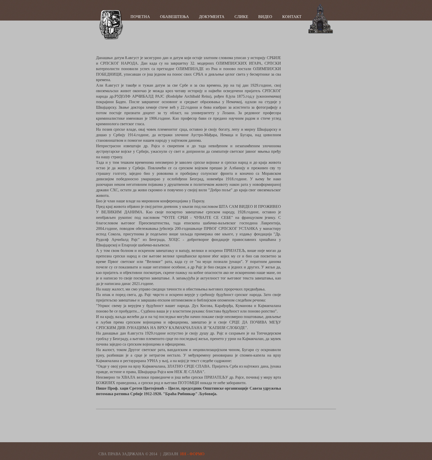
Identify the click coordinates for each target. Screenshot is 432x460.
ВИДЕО (265, 17)
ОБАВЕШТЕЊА (174, 17)
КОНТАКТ (292, 17)
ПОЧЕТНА (140, 17)
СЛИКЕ (241, 17)
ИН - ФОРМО (192, 454)
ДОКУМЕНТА (211, 17)
